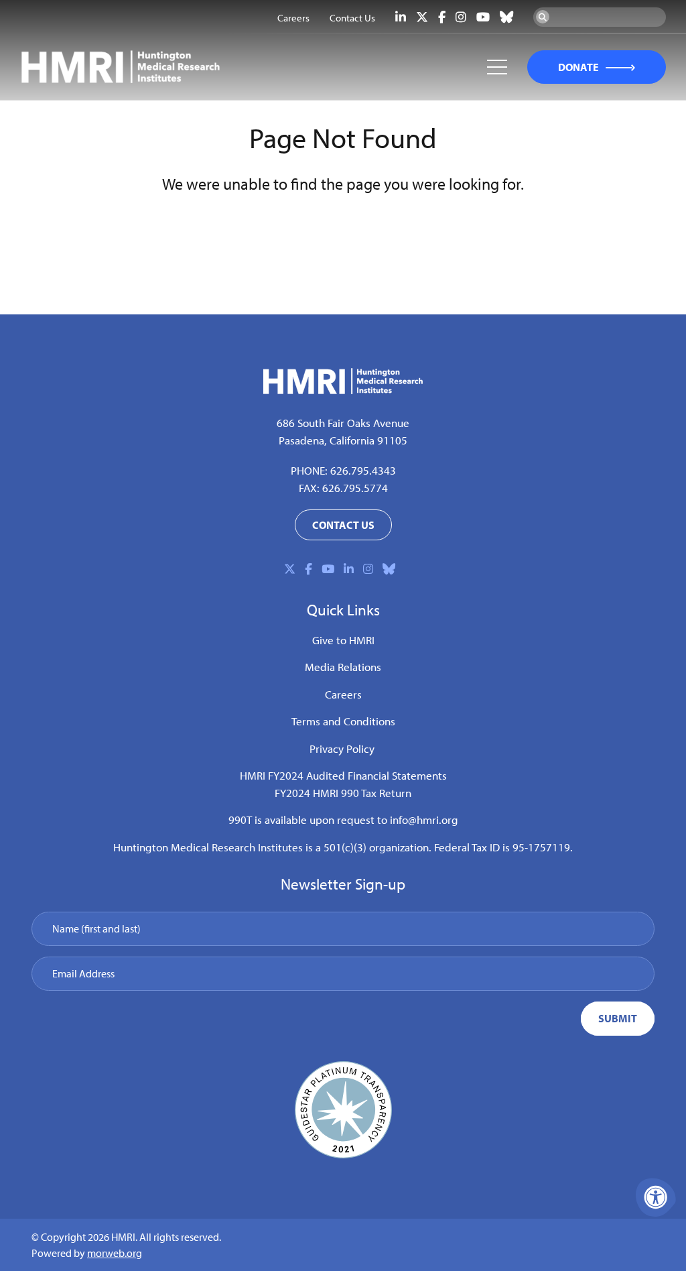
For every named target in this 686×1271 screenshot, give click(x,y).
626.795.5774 (355, 488)
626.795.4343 (363, 470)
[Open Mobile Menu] (497, 67)
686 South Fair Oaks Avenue (343, 423)
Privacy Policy (342, 748)
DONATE (578, 67)
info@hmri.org (424, 819)
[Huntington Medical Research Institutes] (154, 67)
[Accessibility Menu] (656, 1197)
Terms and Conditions (343, 721)
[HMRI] (343, 390)
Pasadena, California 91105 (343, 440)
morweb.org (114, 1253)
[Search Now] (542, 16)
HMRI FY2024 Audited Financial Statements (343, 775)
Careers (343, 694)
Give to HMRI (343, 640)
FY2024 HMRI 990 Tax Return (343, 793)
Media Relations (343, 667)
